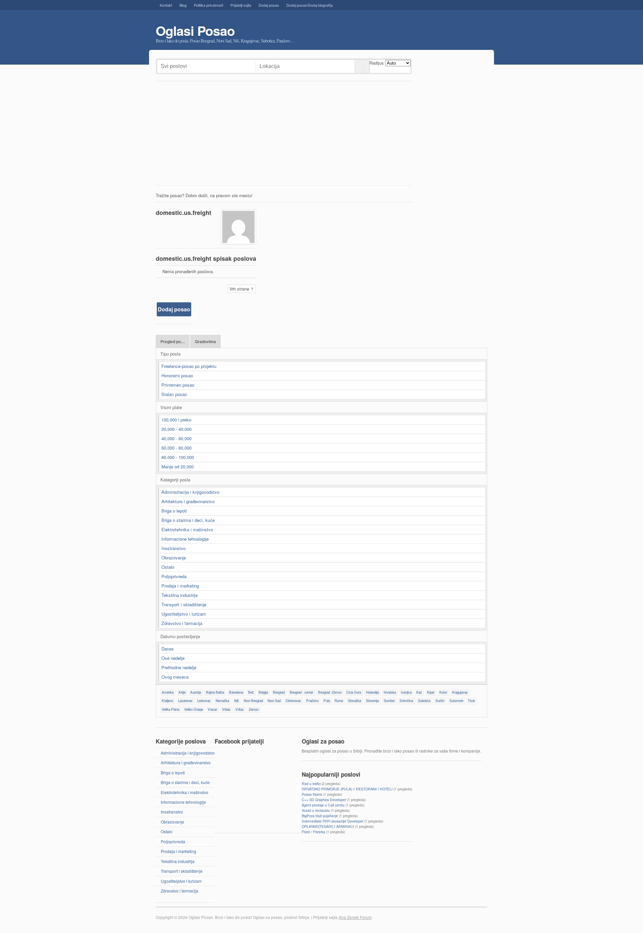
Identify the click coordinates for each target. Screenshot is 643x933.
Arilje (182, 692)
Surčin (439, 700)
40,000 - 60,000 (176, 438)
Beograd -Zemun (330, 692)
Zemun (254, 709)
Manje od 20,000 (177, 466)
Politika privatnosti (208, 5)
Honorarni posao (177, 375)
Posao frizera (312, 794)
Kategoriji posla (175, 479)
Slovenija (372, 700)
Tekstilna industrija (179, 595)
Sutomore (456, 700)
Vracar (212, 709)
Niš (236, 700)
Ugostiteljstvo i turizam (183, 614)
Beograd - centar (301, 692)
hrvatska (390, 692)
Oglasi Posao (195, 30)
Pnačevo (312, 700)
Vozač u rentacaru (316, 810)
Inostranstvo (173, 548)
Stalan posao (174, 394)
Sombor (389, 700)
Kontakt (166, 5)
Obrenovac (293, 700)
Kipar (430, 692)
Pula (327, 700)
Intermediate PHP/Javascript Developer (332, 821)
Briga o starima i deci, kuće (188, 520)
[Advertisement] (284, 135)
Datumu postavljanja (180, 636)
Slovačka (354, 700)
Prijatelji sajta (240, 5)
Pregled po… (172, 341)
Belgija (263, 692)
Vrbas (226, 709)
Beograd (279, 692)
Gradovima (205, 341)
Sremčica (406, 700)
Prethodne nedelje (178, 667)
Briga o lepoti (174, 511)
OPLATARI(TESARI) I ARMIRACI (328, 826)
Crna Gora (353, 692)
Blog (183, 5)
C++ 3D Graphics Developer (324, 799)
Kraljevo (167, 700)
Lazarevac (185, 700)
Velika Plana (170, 709)
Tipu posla (170, 354)
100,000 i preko (176, 419)
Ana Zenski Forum (355, 917)
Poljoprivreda (174, 576)
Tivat (471, 700)
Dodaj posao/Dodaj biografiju (309, 5)
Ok (361, 66)
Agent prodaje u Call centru (323, 804)
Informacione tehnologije (185, 539)
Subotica (424, 700)
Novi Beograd (253, 700)
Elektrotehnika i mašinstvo (187, 529)
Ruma (339, 700)
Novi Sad (274, 700)
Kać (419, 692)
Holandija (372, 692)
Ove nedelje (173, 658)
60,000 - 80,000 (176, 448)
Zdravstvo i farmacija (181, 623)
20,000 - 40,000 (176, 429)
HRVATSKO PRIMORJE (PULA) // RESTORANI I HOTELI (347, 788)
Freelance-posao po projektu (188, 366)
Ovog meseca (175, 677)
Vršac (239, 709)
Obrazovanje (173, 557)
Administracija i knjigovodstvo (190, 492)
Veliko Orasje (193, 709)
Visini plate (171, 407)
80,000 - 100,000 (177, 457)
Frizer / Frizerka (313, 831)
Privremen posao (177, 385)
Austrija (195, 692)
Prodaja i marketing (180, 585)
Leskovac (204, 700)
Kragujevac (460, 692)
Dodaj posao (269, 5)
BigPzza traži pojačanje (320, 815)
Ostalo (167, 567)
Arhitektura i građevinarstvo (188, 501)
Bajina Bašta (215, 692)
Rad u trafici (311, 783)
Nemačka (222, 700)
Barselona (236, 692)
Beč (251, 692)
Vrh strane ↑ (241, 289)
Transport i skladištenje (183, 604)
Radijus (376, 63)
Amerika (167, 692)
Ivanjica (406, 692)
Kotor (443, 692)
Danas (167, 648)
